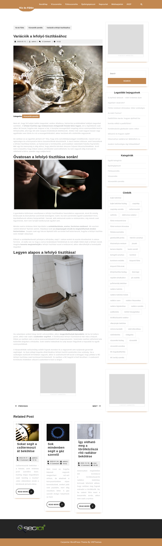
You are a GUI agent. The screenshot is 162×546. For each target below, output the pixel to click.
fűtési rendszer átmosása (119, 226)
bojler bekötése (115, 198)
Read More (26, 491)
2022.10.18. (85, 463)
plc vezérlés (135, 278)
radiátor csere (115, 300)
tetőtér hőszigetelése (132, 312)
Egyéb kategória (115, 160)
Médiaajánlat (117, 4)
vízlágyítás (129, 335)
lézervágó (135, 272)
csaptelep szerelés (117, 209)
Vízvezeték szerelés (35, 28)
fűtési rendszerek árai (118, 221)
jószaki (134, 243)
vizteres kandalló (116, 329)
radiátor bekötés (116, 289)
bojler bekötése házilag (118, 203)
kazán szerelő (133, 249)
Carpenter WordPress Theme (74, 542)
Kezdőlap (43, 4)
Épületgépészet (88, 4)
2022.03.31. (23, 458)
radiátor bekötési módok (119, 295)
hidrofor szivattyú (136, 238)
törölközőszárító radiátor (119, 318)
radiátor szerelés (137, 306)
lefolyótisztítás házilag (118, 272)
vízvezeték (133, 340)
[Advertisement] (58, 378)
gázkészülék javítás (117, 238)
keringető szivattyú (117, 255)
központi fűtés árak (117, 266)
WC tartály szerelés (117, 357)
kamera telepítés (116, 249)
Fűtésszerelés (71, 4)
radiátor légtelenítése (118, 306)
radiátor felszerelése (133, 300)
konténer (133, 255)
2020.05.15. (21, 41)
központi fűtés (135, 261)
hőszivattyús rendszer (118, 243)
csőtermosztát (134, 209)
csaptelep (135, 203)
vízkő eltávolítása (134, 329)
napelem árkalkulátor (118, 278)
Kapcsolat (103, 4)
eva (94, 463)
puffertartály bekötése (118, 283)
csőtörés (113, 215)
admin (34, 41)
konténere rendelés (117, 261)
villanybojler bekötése (118, 323)
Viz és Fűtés (26, 7)
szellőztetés (114, 312)
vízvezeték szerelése (117, 346)
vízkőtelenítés (115, 335)
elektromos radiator (129, 215)
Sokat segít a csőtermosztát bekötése (27, 447)
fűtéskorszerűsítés (117, 232)
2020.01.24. (54, 461)
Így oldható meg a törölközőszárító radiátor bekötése (88, 449)
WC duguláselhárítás (117, 352)
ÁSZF (129, 4)
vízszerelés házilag (117, 340)
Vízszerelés (56, 4)
